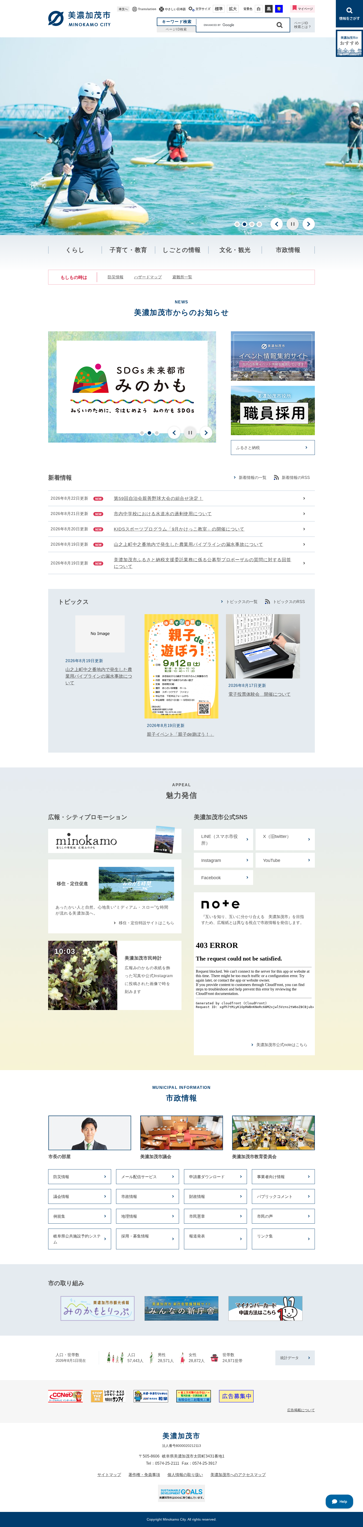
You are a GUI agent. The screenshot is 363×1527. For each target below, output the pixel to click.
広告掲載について (301, 1410)
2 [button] (244, 224)
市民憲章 (197, 1216)
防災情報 (115, 277)
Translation (147, 9)
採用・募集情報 (135, 1236)
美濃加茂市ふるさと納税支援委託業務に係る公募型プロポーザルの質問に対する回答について (202, 563)
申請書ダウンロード (207, 1177)
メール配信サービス (139, 1177)
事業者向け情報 (271, 1177)
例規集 (59, 1216)
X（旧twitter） (277, 836)
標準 (219, 9)
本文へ (123, 9)
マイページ (305, 9)
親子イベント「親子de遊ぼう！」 (180, 734)
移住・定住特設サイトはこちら (146, 923)
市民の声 (265, 1216)
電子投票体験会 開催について (259, 694)
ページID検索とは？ (302, 25)
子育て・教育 (128, 250)
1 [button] (237, 224)
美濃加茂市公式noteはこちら (281, 1045)
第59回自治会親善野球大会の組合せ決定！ (158, 498)
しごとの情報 (181, 250)
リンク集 (265, 1236)
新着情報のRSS (296, 477)
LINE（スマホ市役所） (219, 840)
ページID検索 (176, 29)
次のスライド (308, 224)
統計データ (289, 1358)
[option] (181, 136)
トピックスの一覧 (242, 602)
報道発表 (197, 1236)
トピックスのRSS (289, 602)
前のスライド (276, 224)
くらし (75, 250)
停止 (292, 224)
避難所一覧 (182, 277)
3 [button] (252, 224)
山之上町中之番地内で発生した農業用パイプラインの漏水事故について (188, 544)
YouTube (271, 860)
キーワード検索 (177, 22)
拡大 (233, 9)
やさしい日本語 (175, 9)
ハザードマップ (148, 277)
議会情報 (61, 1196)
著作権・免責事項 (144, 1475)
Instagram (211, 860)
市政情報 (288, 250)
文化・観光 (235, 250)
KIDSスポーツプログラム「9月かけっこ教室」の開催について (179, 529)
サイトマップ (109, 1475)
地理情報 (129, 1216)
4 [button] (259, 224)
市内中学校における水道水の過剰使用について (163, 513)
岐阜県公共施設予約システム (77, 1239)
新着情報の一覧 (252, 477)
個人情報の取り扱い (185, 1475)
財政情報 (197, 1196)
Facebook (211, 877)
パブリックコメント (275, 1196)
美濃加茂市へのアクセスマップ (238, 1475)
